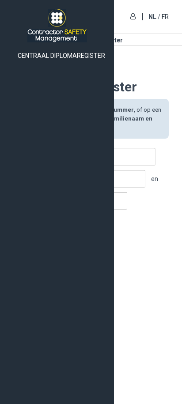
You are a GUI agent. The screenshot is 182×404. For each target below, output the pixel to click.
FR (165, 16)
